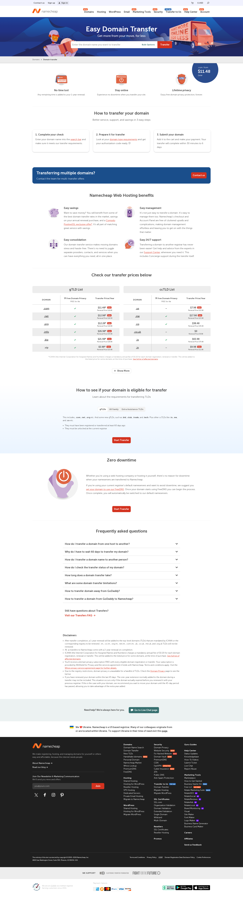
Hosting (101, 12)
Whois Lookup (130, 766)
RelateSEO (190, 793)
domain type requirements (123, 139)
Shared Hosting (130, 781)
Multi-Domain (160, 820)
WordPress (115, 12)
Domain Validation (162, 808)
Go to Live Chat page (145, 710)
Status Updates (191, 754)
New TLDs (128, 754)
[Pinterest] (62, 795)
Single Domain (160, 814)
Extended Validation (163, 811)
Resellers (158, 826)
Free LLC (192, 787)
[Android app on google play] (184, 887)
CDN (156, 763)
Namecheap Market (132, 763)
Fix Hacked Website (165, 754)
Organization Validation (164, 805)
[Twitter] (36, 795)
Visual (187, 811)
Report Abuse (190, 769)
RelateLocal (191, 805)
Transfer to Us (173, 11)
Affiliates (188, 838)
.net (46, 316)
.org (46, 324)
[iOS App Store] (201, 887)
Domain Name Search (134, 747)
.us (137, 308)
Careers (188, 832)
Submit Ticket (190, 763)
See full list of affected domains (145, 359)
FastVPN (162, 766)
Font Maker (189, 817)
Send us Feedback (193, 845)
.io (137, 339)
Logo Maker (191, 820)
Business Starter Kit (195, 784)
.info (46, 331)
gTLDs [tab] (103, 409)
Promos (158, 838)
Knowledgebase (191, 757)
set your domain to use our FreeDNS (105, 489)
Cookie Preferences (204, 857)
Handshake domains (135, 757)
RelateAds (190, 802)
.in (137, 347)
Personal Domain (131, 760)
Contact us (39, 3)
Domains (89, 11)
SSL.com (158, 802)
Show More (123, 370)
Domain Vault (162, 757)
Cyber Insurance (164, 769)
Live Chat (188, 766)
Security (158, 11)
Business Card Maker (193, 826)
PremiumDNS (130, 769)
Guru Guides (190, 744)
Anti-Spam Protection (164, 778)
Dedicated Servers (132, 793)
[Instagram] (53, 795)
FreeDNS (128, 772)
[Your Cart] (192, 3)
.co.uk (137, 331)
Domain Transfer (131, 751)
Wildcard (158, 817)
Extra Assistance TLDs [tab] (132, 409)
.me (137, 316)
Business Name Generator (196, 823)
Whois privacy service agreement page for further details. (91, 668)
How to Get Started (193, 781)
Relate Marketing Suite (197, 790)
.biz (46, 339)
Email (127, 12)
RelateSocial (191, 796)
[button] (121, 544)
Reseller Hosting (131, 787)
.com (46, 308)
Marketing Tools (141, 11)
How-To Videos (191, 760)
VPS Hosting (129, 790)
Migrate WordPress (132, 814)
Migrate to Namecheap (134, 799)
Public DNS (159, 775)
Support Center (152, 252)
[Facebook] (45, 795)
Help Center (190, 11)
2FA (155, 772)
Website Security (164, 751)
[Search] (208, 3)
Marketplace (190, 778)
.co (137, 324)
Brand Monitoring (193, 808)
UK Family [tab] (113, 409)
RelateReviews (192, 799)
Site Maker (189, 814)
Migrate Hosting (161, 790)
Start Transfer (121, 440)
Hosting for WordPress (134, 784)
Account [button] (205, 11)
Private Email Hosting (133, 796)
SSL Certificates (161, 799)
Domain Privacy (157, 671)
